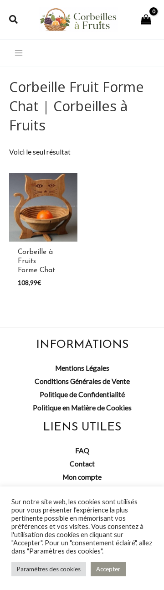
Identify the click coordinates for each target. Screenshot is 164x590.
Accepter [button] (108, 569)
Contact (82, 464)
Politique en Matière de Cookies (82, 408)
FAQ (82, 450)
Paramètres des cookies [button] (49, 569)
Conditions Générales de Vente (82, 381)
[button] (14, 19)
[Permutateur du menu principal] (18, 53)
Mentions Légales (82, 368)
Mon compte (82, 477)
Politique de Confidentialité (82, 394)
